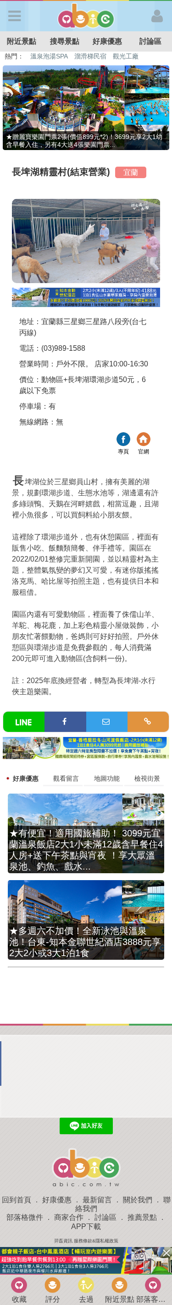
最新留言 (97, 1200)
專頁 (123, 440)
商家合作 (68, 1217)
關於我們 (137, 1200)
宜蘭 (130, 172)
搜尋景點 (64, 41)
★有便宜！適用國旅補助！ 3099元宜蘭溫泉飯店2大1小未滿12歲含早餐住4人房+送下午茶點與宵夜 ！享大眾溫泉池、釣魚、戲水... (86, 849)
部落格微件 (24, 1217)
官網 (143, 440)
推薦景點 (142, 1217)
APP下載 (86, 1226)
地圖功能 (107, 778)
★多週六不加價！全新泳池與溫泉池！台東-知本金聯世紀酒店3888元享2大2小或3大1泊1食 (85, 942)
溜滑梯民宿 (90, 56)
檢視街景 (147, 778)
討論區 (150, 41)
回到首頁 (16, 1200)
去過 (86, 1299)
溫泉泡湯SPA (49, 56)
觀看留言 (66, 778)
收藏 (19, 1299)
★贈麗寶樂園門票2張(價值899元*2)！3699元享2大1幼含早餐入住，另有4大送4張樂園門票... (84, 140)
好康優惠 (107, 41)
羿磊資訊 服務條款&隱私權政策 (86, 1240)
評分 (52, 1299)
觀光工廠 (126, 56)
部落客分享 (153, 1299)
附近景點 (21, 41)
